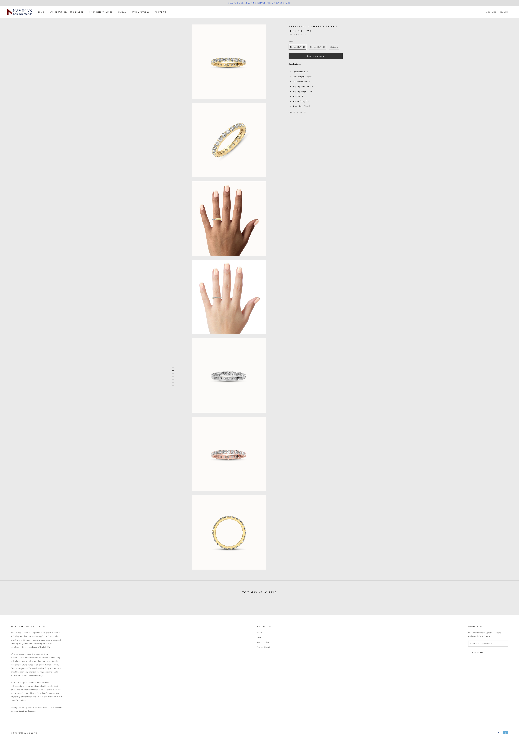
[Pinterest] (304, 112)
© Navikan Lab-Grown (24, 733)
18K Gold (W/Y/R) (317, 47)
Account (491, 12)
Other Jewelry (140, 12)
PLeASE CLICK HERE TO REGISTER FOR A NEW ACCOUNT (259, 3)
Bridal (122, 12)
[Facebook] (297, 112)
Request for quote (316, 56)
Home (41, 12)
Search (504, 12)
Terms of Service (264, 647)
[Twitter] (301, 112)
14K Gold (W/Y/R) (297, 47)
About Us (160, 12)
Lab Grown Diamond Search (67, 12)
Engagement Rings (100, 12)
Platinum (334, 47)
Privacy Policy (263, 642)
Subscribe (478, 653)
